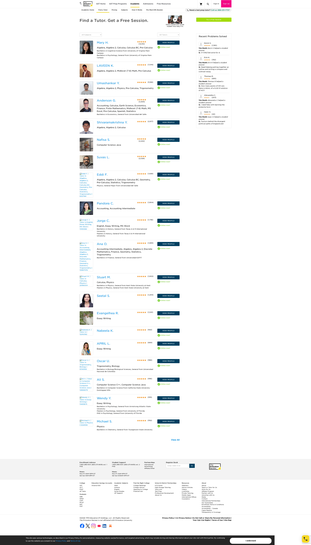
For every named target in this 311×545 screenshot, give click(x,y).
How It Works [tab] (137, 10)
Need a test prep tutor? (209, 10)
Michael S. (104, 421)
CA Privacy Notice (183, 518)
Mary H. (102, 42)
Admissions (148, 4)
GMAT (82, 499)
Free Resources (164, 4)
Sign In (216, 4)
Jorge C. (103, 221)
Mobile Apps (186, 495)
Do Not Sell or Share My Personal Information (211, 518)
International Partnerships (211, 501)
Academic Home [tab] (87, 10)
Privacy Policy (61, 541)
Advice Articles (187, 487)
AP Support (118, 493)
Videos (184, 489)
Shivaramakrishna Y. (112, 122)
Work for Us (206, 489)
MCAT (82, 502)
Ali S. (101, 379)
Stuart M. (104, 277)
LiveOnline (185, 491)
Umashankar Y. (108, 83)
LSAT (81, 500)
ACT (81, 487)
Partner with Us (207, 493)
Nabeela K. (105, 330)
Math (116, 485)
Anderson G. (106, 100)
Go (192, 466)
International (148, 464)
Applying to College (140, 489)
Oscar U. (103, 361)
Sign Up (226, 4)
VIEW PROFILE (168, 42)
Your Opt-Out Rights (201, 520)
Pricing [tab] (114, 10)
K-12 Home (158, 485)
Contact (204, 499)
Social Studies (119, 491)
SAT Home (101, 4)
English (116, 489)
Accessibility (206, 506)
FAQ (81, 466)
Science (117, 487)
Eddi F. (102, 174)
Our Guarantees (207, 503)
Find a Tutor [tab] (103, 10)
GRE (81, 497)
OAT (81, 506)
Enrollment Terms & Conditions (213, 504)
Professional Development (164, 493)
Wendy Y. (104, 398)
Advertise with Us (208, 495)
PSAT (81, 489)
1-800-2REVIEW (93, 464)
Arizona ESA (96, 485)
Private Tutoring (187, 493)
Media (204, 497)
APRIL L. (103, 343)
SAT (81, 485)
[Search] (208, 4)
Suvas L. (103, 157)
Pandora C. (105, 203)
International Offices (189, 497)
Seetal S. (103, 296)
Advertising (148, 466)
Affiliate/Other (149, 468)
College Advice (138, 487)
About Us (158, 495)
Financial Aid (138, 491)
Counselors (186, 499)
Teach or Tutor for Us (209, 487)
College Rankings (139, 485)
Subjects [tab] (124, 10)
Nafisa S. (103, 140)
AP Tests (83, 491)
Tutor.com (158, 489)
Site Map (227, 520)
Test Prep (158, 491)
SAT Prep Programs (118, 4)
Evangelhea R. (108, 313)
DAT (81, 504)
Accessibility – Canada (210, 508)
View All (175, 440)
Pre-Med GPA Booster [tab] (154, 10)
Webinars (185, 485)
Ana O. (102, 244)
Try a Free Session (213, 20)
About (204, 485)
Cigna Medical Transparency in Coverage (211, 511)
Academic (134, 4)
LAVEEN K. (105, 65)
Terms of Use (75, 541)
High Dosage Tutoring (163, 487)
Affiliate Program (208, 491)
